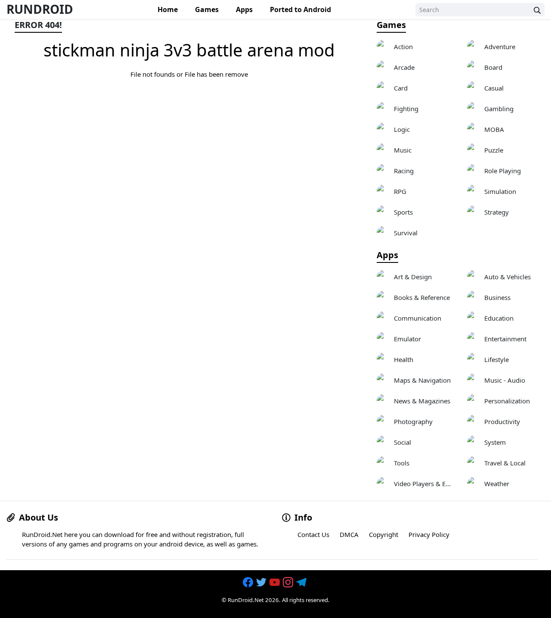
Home (168, 9)
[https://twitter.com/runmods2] (262, 582)
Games (207, 9)
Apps (244, 9)
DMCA (349, 534)
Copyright (383, 534)
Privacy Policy (429, 534)
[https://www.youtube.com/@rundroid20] (275, 582)
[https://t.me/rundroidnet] (302, 582)
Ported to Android (300, 9)
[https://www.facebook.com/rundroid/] (249, 582)
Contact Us (313, 534)
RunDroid (39, 9)
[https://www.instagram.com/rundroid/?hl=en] (289, 582)
